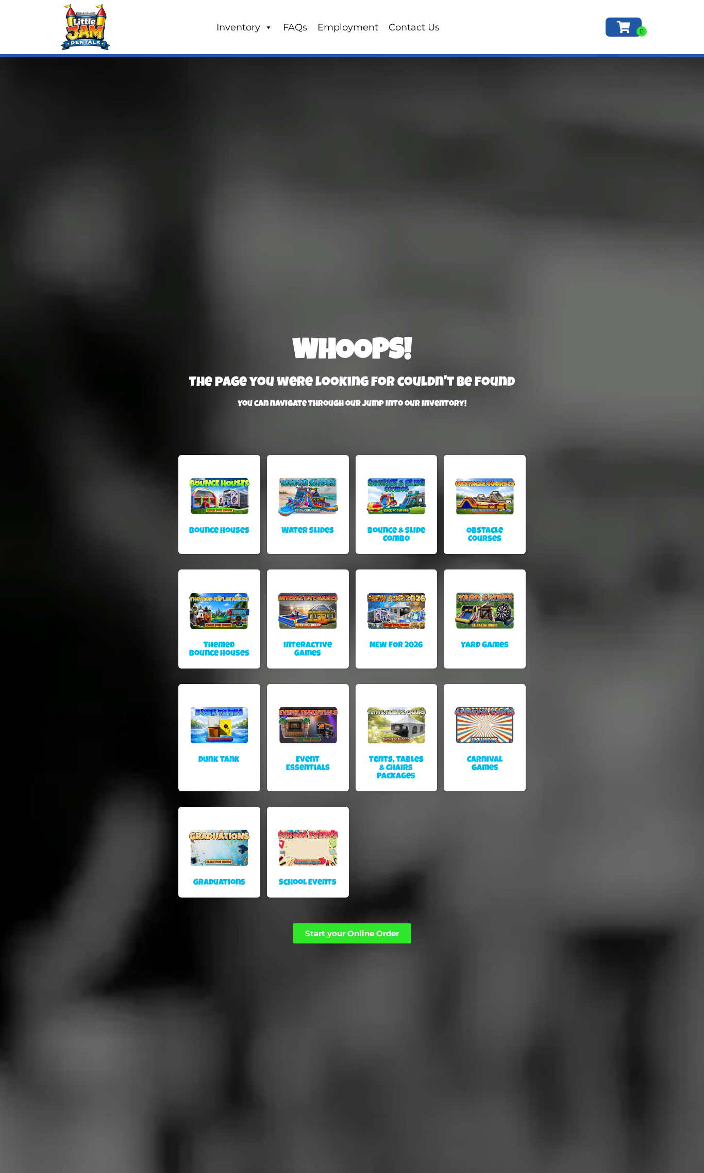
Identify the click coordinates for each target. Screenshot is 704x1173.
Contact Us (414, 27)
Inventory (238, 27)
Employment (347, 27)
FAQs (295, 27)
